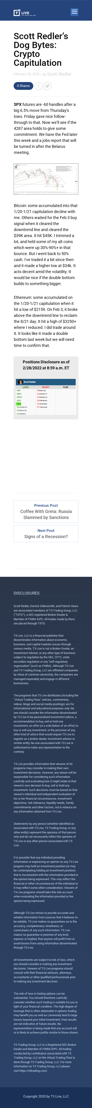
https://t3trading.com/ (33, 1070)
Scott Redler (59, 74)
